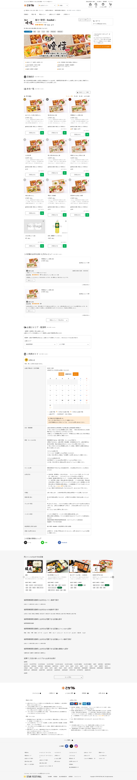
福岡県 (34, 62)
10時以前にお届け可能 (61, 613)
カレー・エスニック (58, 633)
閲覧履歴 (105, 1)
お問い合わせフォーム (68, 462)
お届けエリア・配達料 (54, 14)
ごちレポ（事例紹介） (89, 758)
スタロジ (101, 758)
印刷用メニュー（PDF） (84, 92)
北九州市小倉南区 (68, 664)
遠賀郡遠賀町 (65, 670)
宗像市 (31, 668)
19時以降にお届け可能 (71, 613)
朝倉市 (60, 668)
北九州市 (26, 664)
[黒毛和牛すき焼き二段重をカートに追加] (87, 215)
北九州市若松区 (41, 664)
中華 (32, 633)
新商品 (33, 613)
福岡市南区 (34, 666)
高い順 (75, 96)
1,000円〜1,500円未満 (35, 653)
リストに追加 (84, 19)
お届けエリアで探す (29, 758)
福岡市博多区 (108, 664)
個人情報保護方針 (73, 767)
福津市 (46, 668)
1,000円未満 (26, 653)
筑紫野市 (101, 666)
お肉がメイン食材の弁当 (40, 604)
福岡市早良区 (55, 666)
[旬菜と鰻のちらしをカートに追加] (42, 213)
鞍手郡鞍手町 (80, 670)
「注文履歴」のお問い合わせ (70, 455)
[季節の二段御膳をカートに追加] (65, 215)
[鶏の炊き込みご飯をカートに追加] (65, 133)
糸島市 (65, 668)
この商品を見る (85, 284)
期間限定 (37, 613)
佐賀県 (38, 62)
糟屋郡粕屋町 (34, 670)
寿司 (50, 633)
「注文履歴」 (57, 453)
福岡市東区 (100, 664)
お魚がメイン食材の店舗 (29, 643)
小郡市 (95, 666)
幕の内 (79, 633)
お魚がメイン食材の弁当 (29, 604)
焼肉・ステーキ (38, 633)
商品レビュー (42, 14)
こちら (69, 422)
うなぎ (83, 633)
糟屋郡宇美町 (77, 668)
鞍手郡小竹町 (72, 670)
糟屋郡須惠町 (100, 668)
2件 (49, 25)
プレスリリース (77, 776)
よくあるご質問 (59, 486)
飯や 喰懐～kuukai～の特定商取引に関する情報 (59, 526)
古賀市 (41, 668)
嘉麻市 (55, 668)
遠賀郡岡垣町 (57, 670)
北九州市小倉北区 (59, 664)
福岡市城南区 (48, 666)
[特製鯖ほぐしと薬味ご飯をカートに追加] (87, 134)
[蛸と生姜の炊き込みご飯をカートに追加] (65, 173)
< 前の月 (61, 374)
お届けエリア (28, 341)
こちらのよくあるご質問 (53, 435)
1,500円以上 (43, 653)
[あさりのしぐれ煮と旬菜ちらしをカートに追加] (42, 133)
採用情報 (70, 776)
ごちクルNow (102, 755)
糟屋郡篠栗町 (85, 668)
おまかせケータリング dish (45, 766)
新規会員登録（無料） (91, 1)
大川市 (86, 666)
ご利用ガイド (66, 14)
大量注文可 (47, 613)
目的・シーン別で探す (29, 764)
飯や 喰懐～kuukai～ (45, 19)
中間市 (91, 666)
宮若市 (51, 668)
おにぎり (74, 633)
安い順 (80, 96)
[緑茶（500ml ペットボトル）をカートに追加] (65, 246)
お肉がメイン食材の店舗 (40, 643)
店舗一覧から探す (28, 761)
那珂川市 (70, 668)
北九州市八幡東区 (78, 664)
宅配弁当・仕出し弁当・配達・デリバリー (35, 10)
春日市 (106, 666)
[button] (41, 344)
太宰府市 (36, 668)
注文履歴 (45, 722)
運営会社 (71, 758)
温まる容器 (53, 613)
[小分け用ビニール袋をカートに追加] (42, 246)
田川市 (76, 666)
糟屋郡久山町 (27, 670)
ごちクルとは (35, 693)
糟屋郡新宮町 (108, 668)
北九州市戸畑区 (50, 664)
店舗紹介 (26, 14)
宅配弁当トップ (28, 755)
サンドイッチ (67, 633)
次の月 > (75, 374)
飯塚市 (72, 666)
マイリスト (110, 1)
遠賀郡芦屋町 (42, 670)
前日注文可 (42, 613)
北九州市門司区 (33, 664)
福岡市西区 (40, 666)
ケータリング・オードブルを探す (102, 46)
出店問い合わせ (72, 761)
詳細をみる (32, 133)
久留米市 (62, 666)
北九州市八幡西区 (87, 664)
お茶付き (26, 613)
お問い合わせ (102, 693)
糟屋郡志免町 (92, 668)
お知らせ (86, 755)
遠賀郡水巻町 (49, 670)
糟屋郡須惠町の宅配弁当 (60, 10)
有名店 (29, 613)
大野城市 (26, 668)
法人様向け (99, 1)
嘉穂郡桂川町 (88, 670)
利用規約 (84, 693)
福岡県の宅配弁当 (49, 10)
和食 (25, 633)
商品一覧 (33, 14)
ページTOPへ (67, 740)
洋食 (28, 633)
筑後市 (81, 666)
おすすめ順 (87, 96)
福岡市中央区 (27, 666)
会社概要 (50, 776)
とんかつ (45, 633)
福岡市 (94, 664)
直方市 (67, 666)
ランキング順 (69, 96)
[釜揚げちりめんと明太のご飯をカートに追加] (87, 174)
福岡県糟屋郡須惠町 (29, 623)
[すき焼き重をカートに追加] (42, 174)
